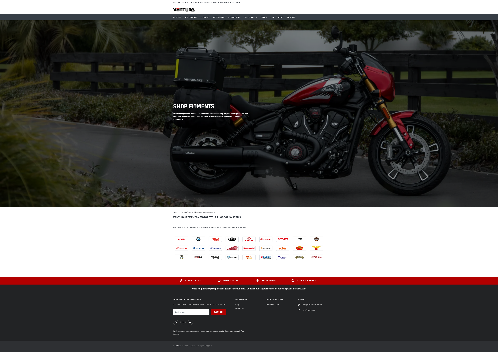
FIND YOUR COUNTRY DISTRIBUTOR (228, 3)
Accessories (218, 17)
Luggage (205, 17)
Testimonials (250, 17)
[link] (175, 322)
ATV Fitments (191, 17)
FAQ (272, 17)
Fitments (177, 17)
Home (175, 212)
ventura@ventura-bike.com (292, 288)
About (280, 17)
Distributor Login (273, 305)
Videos (264, 17)
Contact (291, 17)
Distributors (234, 17)
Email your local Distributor (312, 305)
